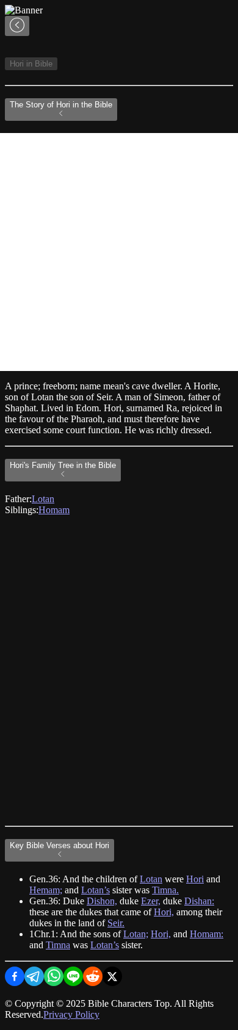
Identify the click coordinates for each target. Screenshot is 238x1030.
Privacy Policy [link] (71, 1014)
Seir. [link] (115, 923)
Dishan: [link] (199, 901)
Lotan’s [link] (95, 890)
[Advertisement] (119, 252)
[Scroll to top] (17, 26)
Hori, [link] (164, 912)
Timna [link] (58, 945)
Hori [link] (195, 879)
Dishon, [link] (102, 901)
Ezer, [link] (150, 901)
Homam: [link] (206, 934)
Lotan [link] (43, 499)
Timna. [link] (165, 890)
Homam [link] (54, 510)
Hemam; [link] (45, 890)
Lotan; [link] (135, 934)
